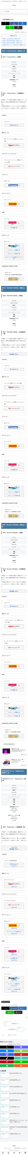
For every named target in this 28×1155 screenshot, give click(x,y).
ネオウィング (13, 250)
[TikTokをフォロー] (7, 1058)
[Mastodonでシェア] (11, 677)
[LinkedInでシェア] (11, 685)
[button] (26, 11)
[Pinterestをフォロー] (7, 1061)
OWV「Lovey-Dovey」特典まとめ (11, 38)
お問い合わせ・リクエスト (20, 1148)
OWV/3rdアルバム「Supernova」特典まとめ (13, 44)
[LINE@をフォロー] (21, 1061)
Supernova (13, 848)
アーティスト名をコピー (9, 744)
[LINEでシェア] (17, 681)
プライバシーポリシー (14, 1150)
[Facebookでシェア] (5, 681)
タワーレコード (13, 932)
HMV (13, 227)
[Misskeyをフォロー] (21, 1050)
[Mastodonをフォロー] (21, 1047)
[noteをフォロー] (21, 1058)
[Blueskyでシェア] (17, 677)
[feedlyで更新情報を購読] (7, 1065)
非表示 (14, 35)
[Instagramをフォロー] (7, 1054)
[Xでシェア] (5, 677)
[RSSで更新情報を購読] (21, 1065)
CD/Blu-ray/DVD (6, 1001)
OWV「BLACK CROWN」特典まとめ (12, 42)
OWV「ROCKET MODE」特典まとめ (12, 40)
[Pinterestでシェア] (23, 681)
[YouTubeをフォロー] (21, 1054)
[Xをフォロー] (7, 1047)
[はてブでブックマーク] (11, 681)
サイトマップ (7, 1148)
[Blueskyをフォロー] (7, 1050)
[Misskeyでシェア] (23, 677)
